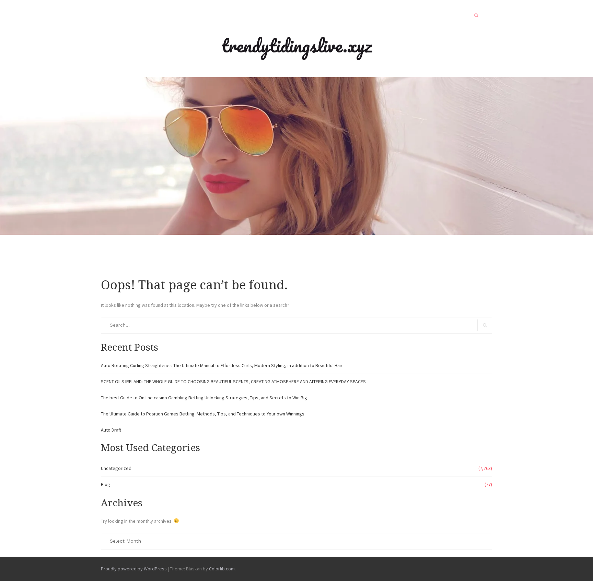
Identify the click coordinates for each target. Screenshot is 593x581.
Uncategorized (116, 468)
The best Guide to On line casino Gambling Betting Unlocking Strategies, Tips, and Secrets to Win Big (204, 398)
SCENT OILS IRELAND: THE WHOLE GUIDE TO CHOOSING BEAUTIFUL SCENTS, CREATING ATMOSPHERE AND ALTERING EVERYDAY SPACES (233, 381)
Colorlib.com (222, 569)
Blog (105, 484)
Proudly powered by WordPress (134, 569)
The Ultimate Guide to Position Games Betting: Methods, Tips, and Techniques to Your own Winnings (202, 414)
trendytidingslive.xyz (296, 45)
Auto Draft (111, 430)
